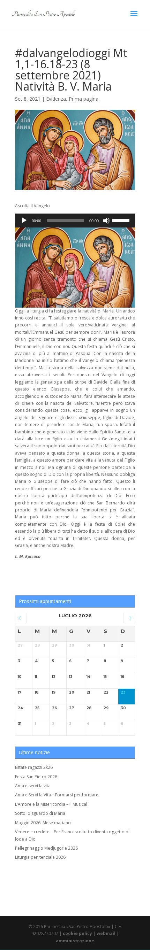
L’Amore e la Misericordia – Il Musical (51, 804)
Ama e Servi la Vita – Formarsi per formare (56, 795)
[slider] (122, 220)
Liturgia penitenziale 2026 (40, 857)
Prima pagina (83, 98)
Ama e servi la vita (33, 786)
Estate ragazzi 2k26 (34, 767)
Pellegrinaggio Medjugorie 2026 (46, 848)
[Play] (24, 220)
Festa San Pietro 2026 (36, 777)
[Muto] (106, 220)
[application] (75, 220)
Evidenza (56, 98)
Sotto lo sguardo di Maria (40, 813)
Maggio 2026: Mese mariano (43, 823)
